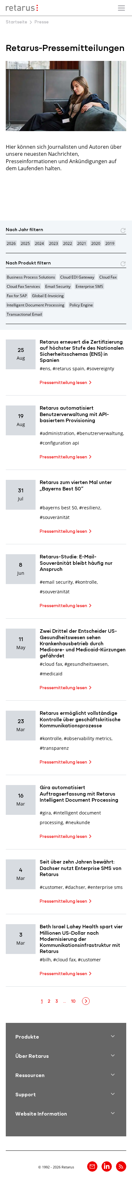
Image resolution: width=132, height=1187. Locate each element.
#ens (45, 368)
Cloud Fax (108, 277)
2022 (67, 243)
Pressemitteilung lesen (63, 382)
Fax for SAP (17, 295)
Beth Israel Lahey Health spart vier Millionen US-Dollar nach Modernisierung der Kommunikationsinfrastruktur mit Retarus (81, 939)
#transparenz (54, 748)
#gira (45, 813)
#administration (57, 433)
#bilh (45, 960)
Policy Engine (81, 304)
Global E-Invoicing (48, 295)
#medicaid (51, 674)
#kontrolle (86, 582)
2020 (95, 243)
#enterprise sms (105, 887)
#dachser (75, 887)
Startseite (16, 22)
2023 (53, 243)
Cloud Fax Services (23, 286)
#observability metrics (87, 738)
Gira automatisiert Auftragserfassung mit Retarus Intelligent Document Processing (79, 794)
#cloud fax (51, 664)
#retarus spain (68, 368)
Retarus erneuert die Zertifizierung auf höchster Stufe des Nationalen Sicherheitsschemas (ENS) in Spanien (82, 352)
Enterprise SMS (89, 286)
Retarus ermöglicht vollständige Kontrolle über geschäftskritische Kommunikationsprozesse (80, 719)
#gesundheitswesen (86, 664)
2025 (25, 243)
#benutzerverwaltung (100, 433)
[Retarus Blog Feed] (121, 1166)
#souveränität (55, 517)
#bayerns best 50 (58, 508)
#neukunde (77, 822)
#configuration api (59, 443)
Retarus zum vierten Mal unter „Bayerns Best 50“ (76, 485)
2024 (39, 243)
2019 (109, 243)
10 (73, 1001)
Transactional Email (24, 314)
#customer (51, 887)
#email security (56, 582)
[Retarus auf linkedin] (107, 1166)
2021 (81, 243)
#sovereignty (100, 368)
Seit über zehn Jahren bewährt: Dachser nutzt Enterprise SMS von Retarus (80, 868)
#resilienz (89, 508)
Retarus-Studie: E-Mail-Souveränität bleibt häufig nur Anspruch (76, 563)
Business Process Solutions (31, 277)
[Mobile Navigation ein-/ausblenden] (121, 8)
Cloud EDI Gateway (77, 277)
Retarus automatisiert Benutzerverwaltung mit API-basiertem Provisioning (74, 414)
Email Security (57, 286)
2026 (11, 243)
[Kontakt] (92, 1166)
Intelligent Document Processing (35, 304)
